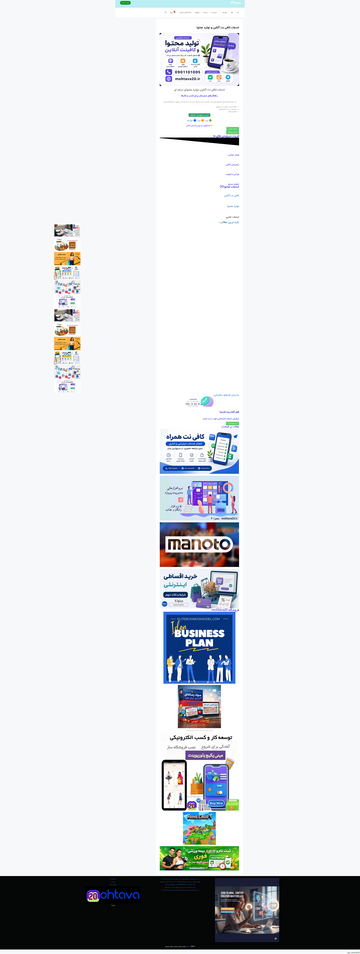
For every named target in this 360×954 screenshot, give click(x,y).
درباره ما (205, 12)
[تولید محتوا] (236, 201)
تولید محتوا (233, 206)
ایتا (199, 120)
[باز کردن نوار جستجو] (165, 12)
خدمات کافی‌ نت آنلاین (185, 12)
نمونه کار (224, 12)
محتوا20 (188, 946)
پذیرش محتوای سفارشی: (226, 395)
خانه (238, 12)
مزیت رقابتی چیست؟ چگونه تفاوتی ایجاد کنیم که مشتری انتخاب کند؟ (180, 890)
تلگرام (190, 120)
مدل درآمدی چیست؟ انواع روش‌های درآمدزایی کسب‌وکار (180, 887)
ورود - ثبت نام (125, 3)
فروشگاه (197, 12)
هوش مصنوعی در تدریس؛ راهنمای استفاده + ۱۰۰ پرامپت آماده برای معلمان (180, 882)
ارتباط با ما (214, 12)
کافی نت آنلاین (231, 195)
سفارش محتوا (113, 884)
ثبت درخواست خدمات (200, 115)
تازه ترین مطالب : (228, 222)
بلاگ (232, 12)
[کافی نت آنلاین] (236, 190)
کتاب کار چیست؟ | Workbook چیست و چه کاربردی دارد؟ (180, 884)
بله (207, 120)
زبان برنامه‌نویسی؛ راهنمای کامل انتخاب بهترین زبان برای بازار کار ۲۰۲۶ (180, 879)
